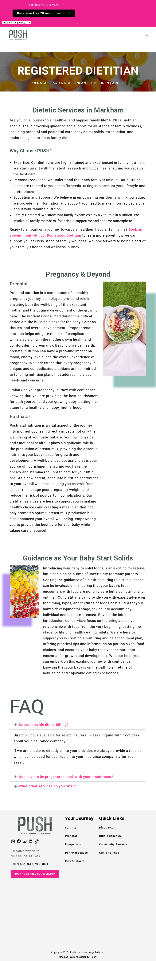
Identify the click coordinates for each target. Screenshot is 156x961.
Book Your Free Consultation (35, 874)
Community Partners (113, 844)
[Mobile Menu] (147, 34)
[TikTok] (36, 842)
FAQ (111, 827)
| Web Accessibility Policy (82, 957)
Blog (102, 827)
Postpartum (73, 844)
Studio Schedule (110, 835)
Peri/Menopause (76, 852)
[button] (78, 724)
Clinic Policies (109, 852)
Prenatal (71, 835)
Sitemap (63, 957)
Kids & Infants (74, 861)
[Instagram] (13, 842)
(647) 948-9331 (37, 863)
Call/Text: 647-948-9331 (43, 4)
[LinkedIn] (30, 842)
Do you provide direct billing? (44, 725)
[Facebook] (19, 842)
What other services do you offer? (47, 786)
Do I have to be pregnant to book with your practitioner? (66, 777)
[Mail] (24, 842)
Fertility (70, 827)
